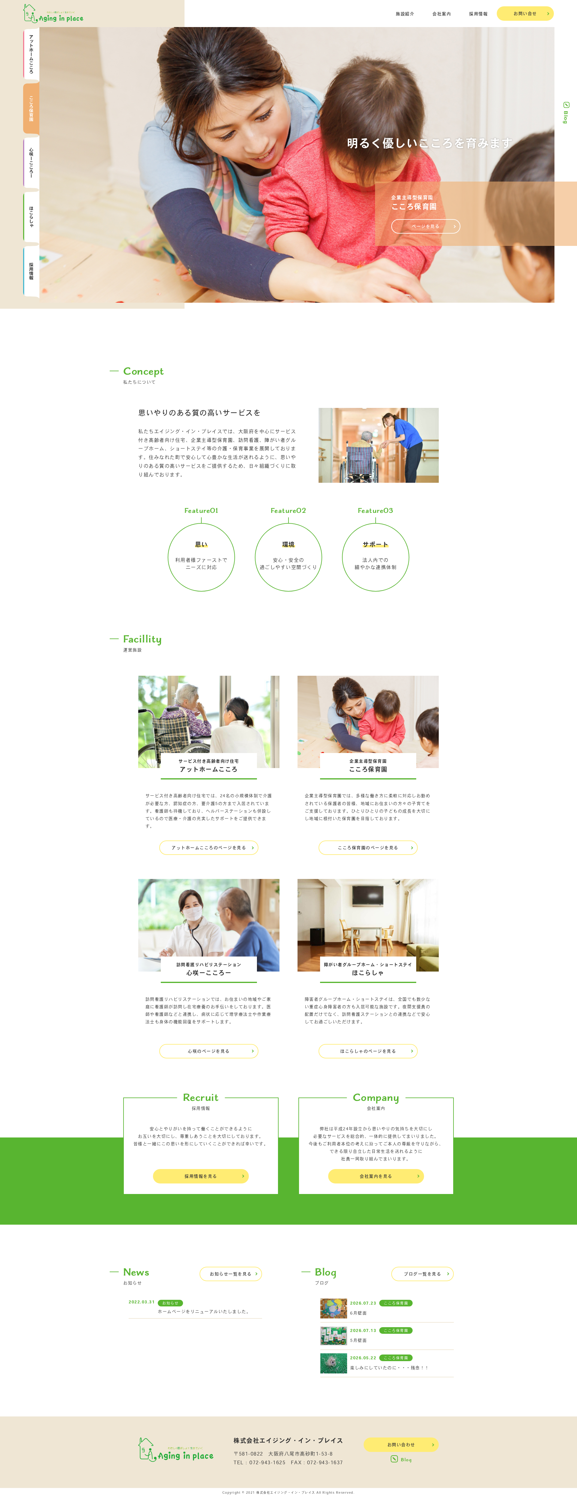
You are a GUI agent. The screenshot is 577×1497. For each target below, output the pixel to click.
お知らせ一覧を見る (231, 1274)
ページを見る (426, 226)
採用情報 (478, 14)
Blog (565, 117)
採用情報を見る (201, 1176)
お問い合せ (525, 13)
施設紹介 (405, 14)
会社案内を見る (376, 1176)
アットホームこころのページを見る (209, 848)
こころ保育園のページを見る (368, 848)
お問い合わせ (401, 1445)
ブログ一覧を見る (422, 1274)
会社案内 (441, 14)
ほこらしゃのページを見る (368, 1051)
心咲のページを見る (209, 1051)
